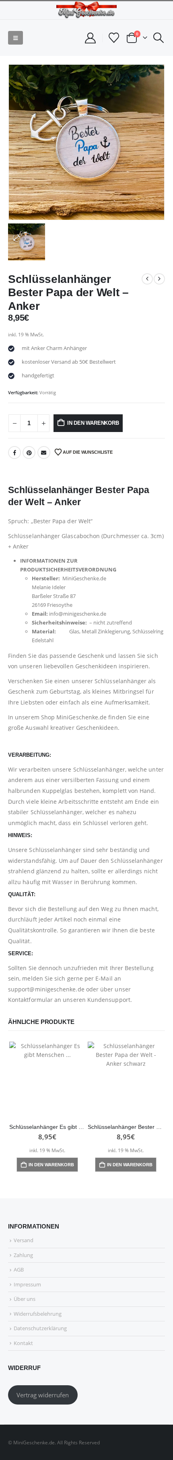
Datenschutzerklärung (40, 1328)
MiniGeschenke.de (81, 717)
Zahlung (23, 1255)
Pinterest (29, 452)
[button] (15, 38)
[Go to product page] (47, 1080)
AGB (19, 1269)
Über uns (24, 1298)
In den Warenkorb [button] (51, 1164)
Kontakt (23, 1343)
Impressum (27, 1284)
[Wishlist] (114, 38)
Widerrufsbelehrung (38, 1313)
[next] (159, 279)
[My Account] (90, 38)
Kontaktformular (30, 999)
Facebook (14, 452)
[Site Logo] (86, 10)
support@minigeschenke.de (46, 989)
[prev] (147, 279)
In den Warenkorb (93, 423)
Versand (23, 1240)
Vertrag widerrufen (42, 1395)
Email (43, 452)
